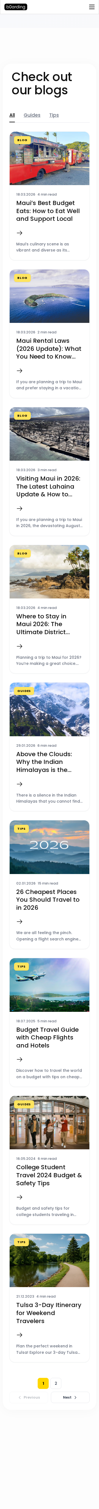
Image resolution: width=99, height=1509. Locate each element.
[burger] (92, 7)
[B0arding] (17, 7)
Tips (54, 115)
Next (67, 1397)
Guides (32, 115)
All (12, 115)
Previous (32, 1397)
